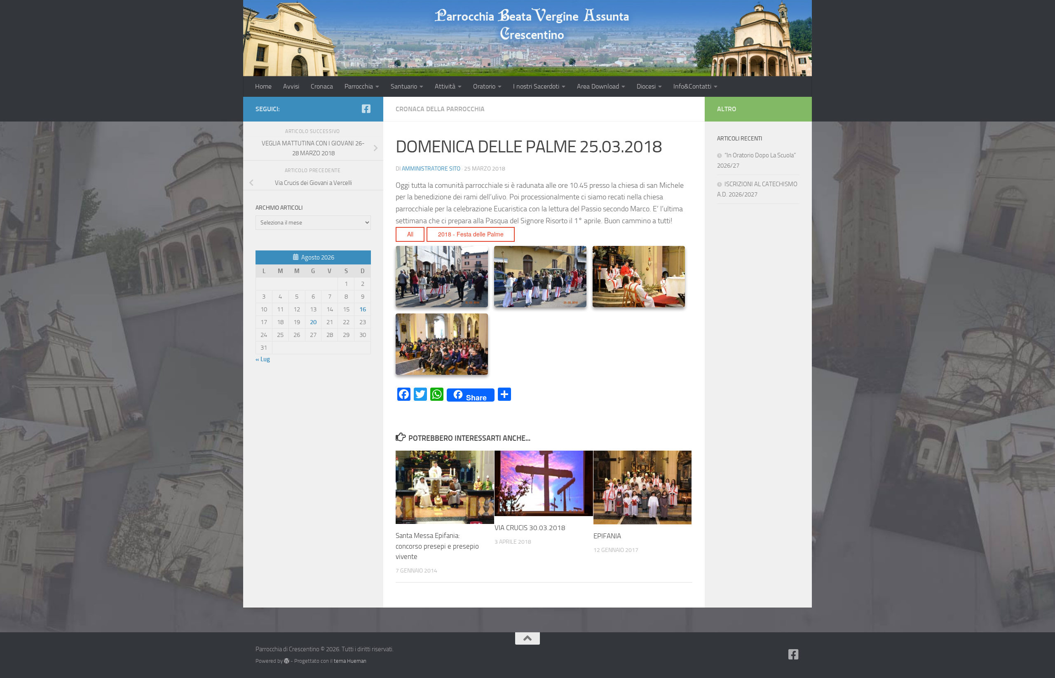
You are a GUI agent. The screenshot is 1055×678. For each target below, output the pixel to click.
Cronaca (322, 86)
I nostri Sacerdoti (536, 86)
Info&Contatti (692, 86)
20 (313, 322)
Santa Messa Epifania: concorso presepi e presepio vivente (437, 546)
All (410, 234)
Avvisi (291, 86)
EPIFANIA (607, 536)
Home (263, 86)
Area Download (598, 86)
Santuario (404, 86)
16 (362, 309)
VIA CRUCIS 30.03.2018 (530, 528)
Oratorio (484, 86)
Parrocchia (359, 86)
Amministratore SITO (431, 168)
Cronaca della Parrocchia (440, 109)
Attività (445, 86)
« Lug (263, 359)
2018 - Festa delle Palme (471, 234)
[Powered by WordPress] (286, 661)
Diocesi (646, 86)
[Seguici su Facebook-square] (366, 109)
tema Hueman (350, 661)
